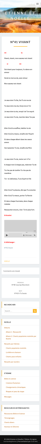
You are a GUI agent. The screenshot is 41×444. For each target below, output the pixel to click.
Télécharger (28, 235)
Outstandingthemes (10, 441)
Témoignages (9, 418)
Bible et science (10, 379)
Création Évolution (13, 383)
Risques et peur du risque (15, 391)
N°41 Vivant (8, 248)
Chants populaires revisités (16, 348)
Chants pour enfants (13, 356)
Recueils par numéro (12, 362)
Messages (7, 397)
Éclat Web (34, 441)
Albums (7, 328)
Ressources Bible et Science (14, 413)
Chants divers (9, 422)
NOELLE (7, 261)
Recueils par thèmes (11, 344)
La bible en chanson (13, 352)
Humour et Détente (11, 427)
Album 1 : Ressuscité (13, 332)
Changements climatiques (16, 387)
